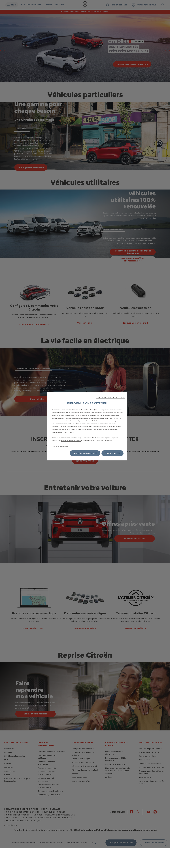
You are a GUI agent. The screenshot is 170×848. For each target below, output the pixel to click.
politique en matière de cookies (71, 440)
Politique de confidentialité (60, 446)
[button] (110, 397)
